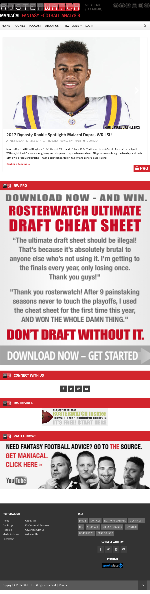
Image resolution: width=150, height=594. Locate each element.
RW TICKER (75, 141)
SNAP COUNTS (105, 533)
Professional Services (37, 525)
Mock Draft (137, 521)
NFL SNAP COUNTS (112, 527)
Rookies (7, 530)
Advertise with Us (34, 530)
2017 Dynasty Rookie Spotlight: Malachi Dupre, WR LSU (59, 134)
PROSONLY (52, 141)
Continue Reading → (18, 164)
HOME (6, 25)
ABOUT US (52, 25)
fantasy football (114, 521)
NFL (81, 527)
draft (82, 521)
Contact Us (8, 539)
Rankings (8, 525)
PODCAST (35, 25)
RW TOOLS (72, 25)
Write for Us (31, 534)
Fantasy (95, 521)
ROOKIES (19, 25)
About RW (30, 520)
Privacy (63, 585)
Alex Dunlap (17, 141)
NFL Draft (92, 527)
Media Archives (11, 534)
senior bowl (86, 533)
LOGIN (89, 25)
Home (6, 520)
